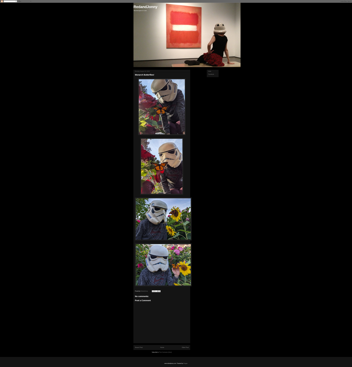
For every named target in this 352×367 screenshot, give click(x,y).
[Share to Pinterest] (160, 291)
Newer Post (139, 347)
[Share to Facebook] (158, 291)
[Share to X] (156, 291)
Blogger (185, 363)
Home (162, 347)
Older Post (185, 347)
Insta (209, 71)
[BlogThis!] (154, 291)
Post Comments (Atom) (165, 352)
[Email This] (153, 291)
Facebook (211, 74)
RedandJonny (145, 7)
